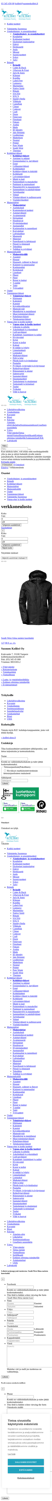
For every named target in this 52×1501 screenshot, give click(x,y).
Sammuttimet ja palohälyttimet (26, 189)
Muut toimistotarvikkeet (23, 314)
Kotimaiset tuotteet (21, 39)
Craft (15, 111)
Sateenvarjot (18, 373)
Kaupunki (38, 1332)
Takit (15, 285)
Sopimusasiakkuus (29, 425)
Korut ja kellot (19, 342)
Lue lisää (11, 1454)
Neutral (16, 140)
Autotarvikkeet (19, 213)
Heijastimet (18, 218)
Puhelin (10, 1320)
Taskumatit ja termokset (23, 384)
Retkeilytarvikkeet (21, 368)
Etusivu (4, 467)
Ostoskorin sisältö (15, 1407)
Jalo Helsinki (19, 132)
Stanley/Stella (19, 99)
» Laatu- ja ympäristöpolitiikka (15, 679)
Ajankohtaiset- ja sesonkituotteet (21, 31)
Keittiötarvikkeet (14, 153)
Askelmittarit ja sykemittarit (25, 329)
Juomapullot (18, 226)
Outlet (10, 290)
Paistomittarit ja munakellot (25, 181)
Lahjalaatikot (19, 233)
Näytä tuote (7, 548)
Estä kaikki (25, 1470)
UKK (41, 438)
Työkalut (17, 389)
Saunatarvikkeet (20, 376)
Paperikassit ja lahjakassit (24, 241)
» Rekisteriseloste (9, 669)
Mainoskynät (19, 309)
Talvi (15, 60)
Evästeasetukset (25, 1478)
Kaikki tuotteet (13, 24)
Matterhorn (18, 137)
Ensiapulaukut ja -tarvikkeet (25, 161)
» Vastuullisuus (8, 674)
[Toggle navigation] (2, 405)
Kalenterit (17, 301)
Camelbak (17, 104)
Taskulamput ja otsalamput (25, 381)
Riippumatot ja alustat (22, 371)
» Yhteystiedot (7, 667)
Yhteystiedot (12, 433)
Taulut (15, 386)
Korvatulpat (18, 231)
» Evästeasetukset (9, 685)
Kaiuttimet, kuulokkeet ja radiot (27, 334)
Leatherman (18, 135)
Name (4, 756)
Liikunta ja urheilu (21, 327)
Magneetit (17, 236)
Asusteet (17, 257)
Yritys (10, 430)
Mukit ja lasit (19, 179)
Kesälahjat (17, 36)
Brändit (10, 62)
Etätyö (16, 44)
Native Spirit (18, 88)
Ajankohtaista (13, 412)
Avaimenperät (19, 215)
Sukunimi (38, 1306)
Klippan (16, 75)
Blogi (9, 417)
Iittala (15, 127)
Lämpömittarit (19, 350)
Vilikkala (17, 101)
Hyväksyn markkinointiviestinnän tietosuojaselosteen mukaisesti (20, 772)
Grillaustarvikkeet (21, 166)
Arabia (16, 124)
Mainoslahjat (13, 202)
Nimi (9, 1300)
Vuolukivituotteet (20, 200)
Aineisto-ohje (19, 1234)
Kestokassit (18, 270)
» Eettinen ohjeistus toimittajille (15, 682)
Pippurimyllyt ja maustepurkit (26, 187)
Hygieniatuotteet (20, 223)
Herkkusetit (18, 47)
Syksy (15, 57)
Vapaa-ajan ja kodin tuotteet (19, 322)
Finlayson (17, 117)
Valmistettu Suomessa (17, 29)
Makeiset (17, 239)
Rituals (16, 91)
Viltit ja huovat (19, 392)
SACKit (16, 93)
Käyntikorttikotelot (21, 306)
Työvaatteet (18, 288)
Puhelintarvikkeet (21, 316)
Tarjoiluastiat (18, 192)
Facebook (11, 1284)
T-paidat (16, 283)
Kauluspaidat (19, 267)
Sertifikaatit (30, 435)
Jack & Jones (19, 73)
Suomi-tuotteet (19, 54)
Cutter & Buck (19, 67)
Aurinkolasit (18, 207)
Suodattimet (6, 528)
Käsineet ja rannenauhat (24, 264)
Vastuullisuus (19, 435)
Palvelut (10, 420)
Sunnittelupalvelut (15, 711)
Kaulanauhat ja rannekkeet (25, 228)
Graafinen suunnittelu (22, 1242)
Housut (16, 259)
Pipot (15, 277)
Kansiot (16, 303)
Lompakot (17, 353)
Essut (15, 163)
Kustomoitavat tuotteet (23, 210)
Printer (16, 143)
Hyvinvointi (18, 337)
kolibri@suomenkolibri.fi (26, 3)
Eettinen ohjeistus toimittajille (25, 436)
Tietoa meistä (19, 1250)
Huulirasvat (18, 220)
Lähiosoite (39, 1329)
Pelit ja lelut (18, 358)
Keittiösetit (18, 174)
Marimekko (18, 86)
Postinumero (40, 1335)
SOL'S (16, 96)
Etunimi (37, 1303)
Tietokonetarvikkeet (22, 319)
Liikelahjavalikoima (16, 409)
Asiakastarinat (32, 438)
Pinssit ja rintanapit (21, 244)
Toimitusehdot (9, 672)
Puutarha (17, 363)
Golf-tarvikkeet (20, 332)
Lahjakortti (12, 440)
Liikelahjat (16, 425)
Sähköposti (6, 777)
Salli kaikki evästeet (26, 1462)
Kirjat (15, 340)
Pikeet (15, 275)
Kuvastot (11, 414)
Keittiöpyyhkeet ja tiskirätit (25, 171)
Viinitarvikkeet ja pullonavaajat (27, 197)
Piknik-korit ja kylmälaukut (25, 360)
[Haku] (29, 449)
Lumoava (17, 83)
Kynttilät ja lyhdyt (21, 347)
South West (18, 148)
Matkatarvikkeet (20, 355)
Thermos (17, 150)
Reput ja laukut (20, 280)
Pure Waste (18, 145)
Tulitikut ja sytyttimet (22, 249)
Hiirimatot (17, 298)
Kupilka (16, 78)
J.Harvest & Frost (21, 70)
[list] (5, 561)
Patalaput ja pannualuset (24, 184)
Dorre (15, 114)
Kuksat (16, 345)
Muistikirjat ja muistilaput (24, 311)
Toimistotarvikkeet (15, 293)
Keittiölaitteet (19, 169)
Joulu (15, 49)
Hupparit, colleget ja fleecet (25, 262)
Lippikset (17, 272)
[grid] (2, 561)
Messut (16, 52)
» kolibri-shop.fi (8, 737)
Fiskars (16, 122)
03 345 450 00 (7, 3)
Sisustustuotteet (20, 379)
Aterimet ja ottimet (21, 158)
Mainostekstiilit (14, 252)
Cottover (17, 109)
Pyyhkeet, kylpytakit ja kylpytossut (29, 366)
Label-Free (18, 80)
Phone (10, 1394)
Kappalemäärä (13, 1338)
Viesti (9, 1343)
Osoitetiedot (12, 1326)
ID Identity (18, 130)
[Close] (2, 817)
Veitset (16, 194)
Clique (16, 106)
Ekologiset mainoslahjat (23, 41)
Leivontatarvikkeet (21, 176)
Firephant (17, 119)
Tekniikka (17, 246)
